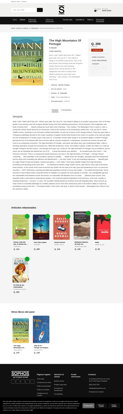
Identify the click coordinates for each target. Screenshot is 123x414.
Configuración (88, 405)
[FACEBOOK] (13, 382)
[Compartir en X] (96, 67)
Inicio (13, 28)
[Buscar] (40, 10)
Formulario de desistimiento (58, 389)
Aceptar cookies (114, 405)
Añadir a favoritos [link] (98, 57)
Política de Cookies (43, 389)
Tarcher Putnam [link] (64, 85)
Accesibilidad (58, 394)
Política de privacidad (44, 386)
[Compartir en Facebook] (92, 67)
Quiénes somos (15, 1)
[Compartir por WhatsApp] (100, 67)
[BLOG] (32, 382)
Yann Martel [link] (55, 51)
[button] (97, 10)
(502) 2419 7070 (94, 384)
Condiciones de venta (44, 382)
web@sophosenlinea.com (97, 388)
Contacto (23, 1)
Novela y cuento (22, 28)
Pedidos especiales (60, 384)
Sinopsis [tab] (55, 110)
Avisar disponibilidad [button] (99, 60)
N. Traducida (33, 28)
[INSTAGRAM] (23, 382)
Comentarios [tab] (66, 110)
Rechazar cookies (101, 405)
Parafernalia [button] (67, 20)
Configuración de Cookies (42, 394)
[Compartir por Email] (104, 67)
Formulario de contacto (96, 392)
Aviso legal (40, 379)
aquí (31, 410)
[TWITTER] (18, 382)
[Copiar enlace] (92, 71)
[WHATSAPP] (28, 382)
